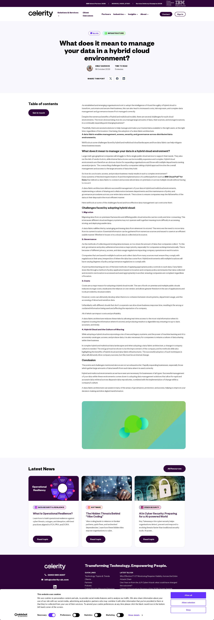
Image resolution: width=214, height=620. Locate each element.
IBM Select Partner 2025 (96, 3)
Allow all (188, 595)
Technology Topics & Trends (97, 576)
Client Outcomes (88, 14)
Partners (106, 14)
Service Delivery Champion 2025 (149, 3)
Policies (88, 585)
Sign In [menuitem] (180, 14)
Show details (134, 615)
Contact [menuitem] (166, 14)
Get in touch (39, 112)
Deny (188, 610)
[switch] (76, 615)
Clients (88, 579)
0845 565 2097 (56, 574)
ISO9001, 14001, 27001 (121, 3)
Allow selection (188, 603)
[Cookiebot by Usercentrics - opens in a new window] (21, 615)
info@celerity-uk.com (56, 579)
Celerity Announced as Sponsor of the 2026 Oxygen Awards (146, 588)
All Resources (174, 468)
